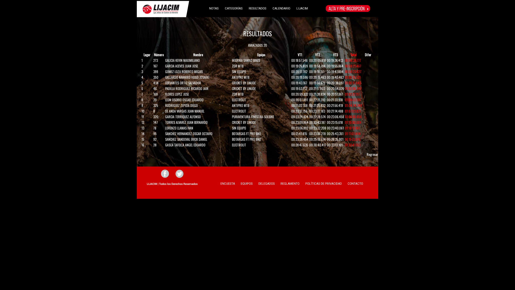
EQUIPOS (247, 183)
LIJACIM (302, 8)
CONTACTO (355, 183)
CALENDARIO (281, 8)
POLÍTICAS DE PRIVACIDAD (323, 183)
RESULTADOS (257, 8)
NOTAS (214, 8)
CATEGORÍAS (234, 8)
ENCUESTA (227, 183)
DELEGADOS (267, 183)
